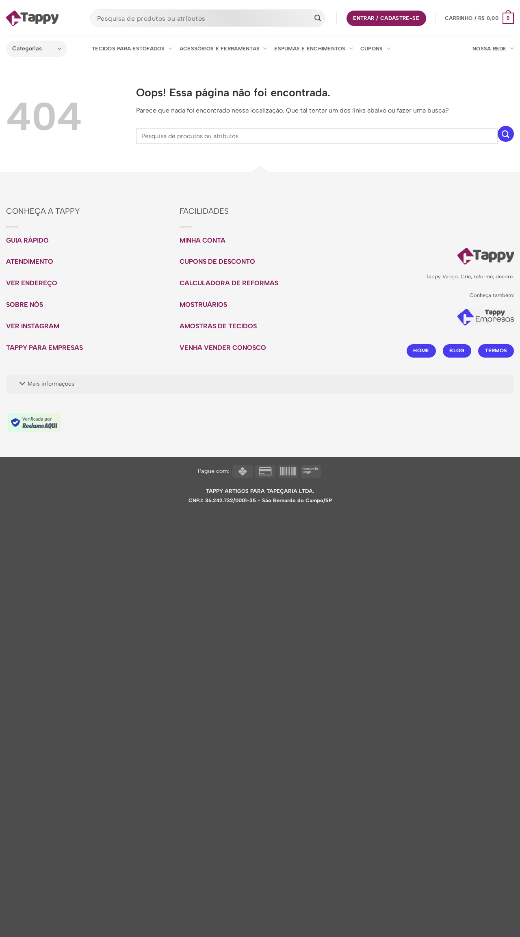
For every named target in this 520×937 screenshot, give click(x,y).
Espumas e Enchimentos (309, 49)
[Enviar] (318, 18)
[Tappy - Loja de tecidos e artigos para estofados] (32, 18)
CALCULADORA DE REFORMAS (229, 283)
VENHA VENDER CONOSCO (223, 347)
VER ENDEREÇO (31, 283)
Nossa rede (489, 49)
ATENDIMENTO (29, 261)
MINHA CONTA (202, 240)
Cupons (371, 49)
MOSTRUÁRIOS (203, 304)
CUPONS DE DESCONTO (217, 261)
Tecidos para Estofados (128, 49)
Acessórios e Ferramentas (220, 49)
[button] (479, 18)
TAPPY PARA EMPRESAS (44, 347)
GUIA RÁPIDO (27, 240)
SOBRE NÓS (24, 304)
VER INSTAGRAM (32, 326)
